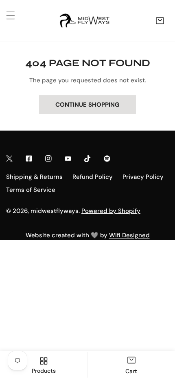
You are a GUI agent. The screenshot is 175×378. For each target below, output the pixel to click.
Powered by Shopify (110, 211)
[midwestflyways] (85, 20)
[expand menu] (11, 15)
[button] (160, 21)
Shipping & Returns (34, 177)
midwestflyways (55, 211)
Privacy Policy (143, 177)
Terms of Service (30, 190)
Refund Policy (92, 177)
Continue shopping (87, 105)
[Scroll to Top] (160, 335)
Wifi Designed (129, 235)
